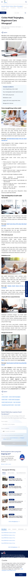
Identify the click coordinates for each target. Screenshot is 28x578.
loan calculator (16, 402)
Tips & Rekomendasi (21, 472)
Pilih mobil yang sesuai (8, 94)
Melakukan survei (7, 97)
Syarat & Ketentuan (14, 437)
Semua (4, 472)
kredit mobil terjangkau (14, 399)
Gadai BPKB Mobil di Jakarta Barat (8, 540)
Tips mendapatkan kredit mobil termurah (13, 92)
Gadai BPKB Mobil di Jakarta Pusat (8, 543)
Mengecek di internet (8, 103)
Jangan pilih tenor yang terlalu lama (11, 100)
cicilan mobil (5, 396)
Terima (20, 574)
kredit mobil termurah (7, 402)
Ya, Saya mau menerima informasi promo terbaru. (13, 435)
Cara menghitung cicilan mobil (10, 89)
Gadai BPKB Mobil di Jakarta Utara (8, 535)
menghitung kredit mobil (8, 405)
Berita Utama (11, 472)
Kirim (14, 443)
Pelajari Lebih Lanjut (6, 464)
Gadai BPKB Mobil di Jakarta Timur (8, 537)
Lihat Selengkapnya (13, 547)
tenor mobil (17, 405)
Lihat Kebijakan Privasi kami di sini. (12, 569)
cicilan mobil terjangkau (14, 396)
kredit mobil (5, 399)
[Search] (25, 13)
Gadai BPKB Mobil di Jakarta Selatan (8, 532)
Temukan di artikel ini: (8, 86)
